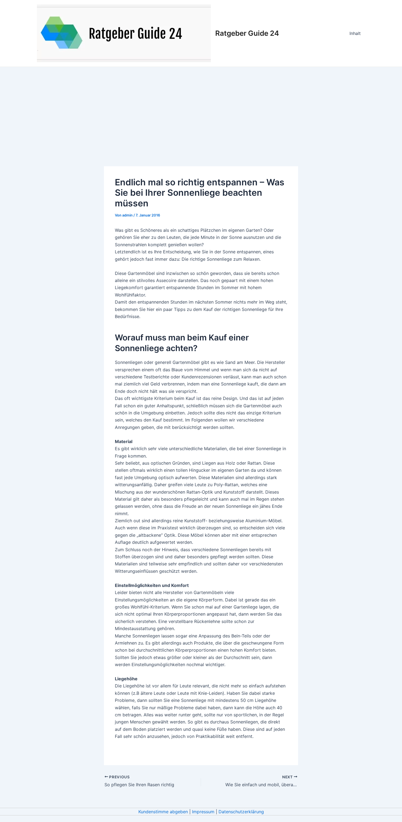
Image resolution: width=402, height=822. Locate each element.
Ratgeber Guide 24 (247, 33)
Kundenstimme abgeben (163, 811)
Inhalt (355, 33)
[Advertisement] (201, 108)
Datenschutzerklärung (241, 811)
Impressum (203, 811)
